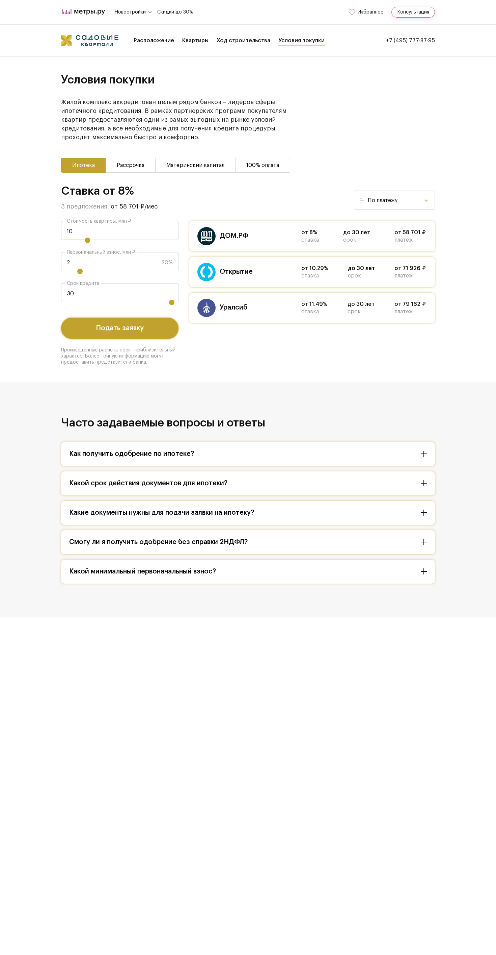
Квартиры (195, 40)
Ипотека (83, 165)
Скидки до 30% (175, 12)
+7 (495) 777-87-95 (410, 40)
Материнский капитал (195, 165)
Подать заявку (120, 328)
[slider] (87, 240)
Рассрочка (130, 165)
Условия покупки (301, 40)
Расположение (154, 40)
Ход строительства (243, 40)
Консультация (413, 12)
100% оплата (262, 165)
